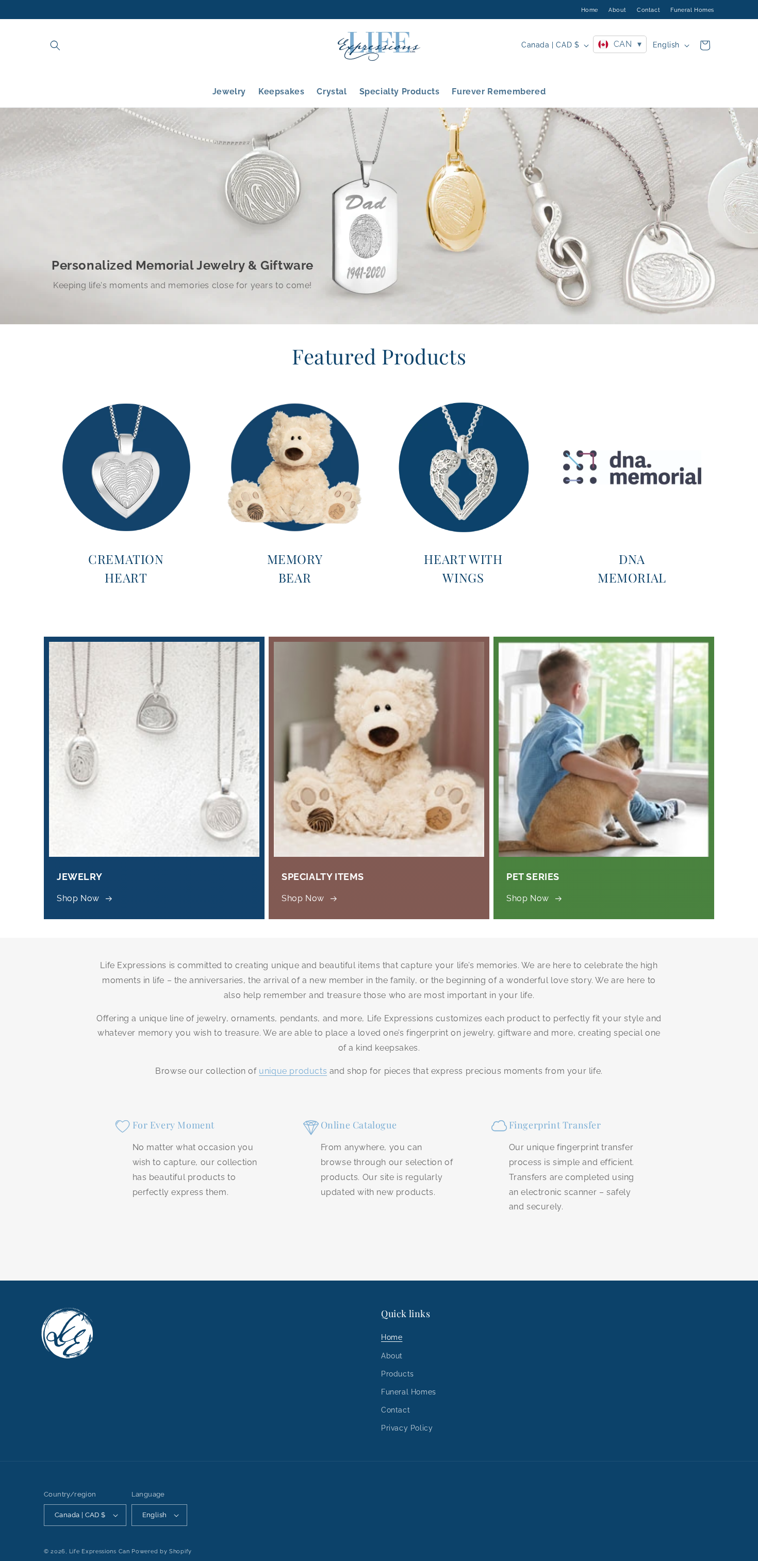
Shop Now (78, 898)
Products (397, 1374)
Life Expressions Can (99, 1551)
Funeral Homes (692, 10)
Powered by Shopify (161, 1551)
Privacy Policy (407, 1428)
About (617, 10)
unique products (293, 1071)
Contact (648, 10)
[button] (55, 45)
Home (589, 10)
